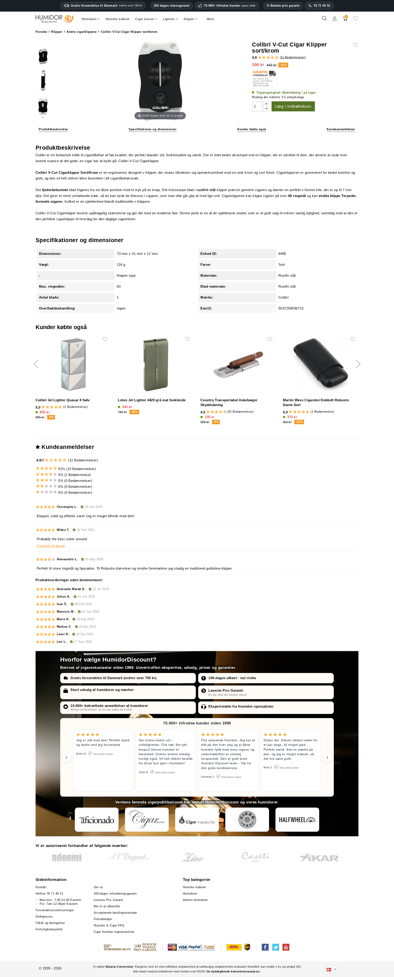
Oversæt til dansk (51, 546)
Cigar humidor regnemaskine (114, 932)
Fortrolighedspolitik (49, 929)
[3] (268, 57)
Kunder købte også (251, 129)
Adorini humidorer (195, 900)
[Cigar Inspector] (197, 820)
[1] (260, 57)
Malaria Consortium (119, 966)
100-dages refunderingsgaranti (115, 893)
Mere (210, 19)
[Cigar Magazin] (247, 820)
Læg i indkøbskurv (293, 106)
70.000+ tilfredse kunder (229, 5)
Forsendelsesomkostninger (55, 910)
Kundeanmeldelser (341, 129)
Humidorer (190, 893)
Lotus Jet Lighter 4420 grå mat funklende (152, 400)
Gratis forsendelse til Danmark (106, 5)
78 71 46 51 (322, 5)
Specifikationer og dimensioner (152, 129)
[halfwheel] (297, 820)
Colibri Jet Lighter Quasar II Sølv (63, 400)
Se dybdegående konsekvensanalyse (233, 971)
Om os (98, 887)
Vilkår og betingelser (50, 923)
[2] (264, 57)
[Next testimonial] (327, 757)
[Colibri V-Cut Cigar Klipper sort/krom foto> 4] (42, 108)
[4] (272, 57)
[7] (218, 411)
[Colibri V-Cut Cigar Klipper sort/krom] (42, 54)
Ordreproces (44, 916)
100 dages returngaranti (172, 5)
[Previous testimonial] (66, 757)
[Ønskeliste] (355, 20)
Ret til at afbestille (107, 906)
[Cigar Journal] (147, 820)
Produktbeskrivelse (53, 129)
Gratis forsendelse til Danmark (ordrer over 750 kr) (113, 678)
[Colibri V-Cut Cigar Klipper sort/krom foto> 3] (42, 81)
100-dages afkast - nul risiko (232, 678)
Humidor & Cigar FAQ (109, 925)
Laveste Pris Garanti (225, 690)
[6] (216, 411)
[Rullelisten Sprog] (332, 969)
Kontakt (41, 887)
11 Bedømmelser (293, 57)
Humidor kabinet (194, 887)
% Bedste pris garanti (283, 5)
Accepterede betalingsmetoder (115, 912)
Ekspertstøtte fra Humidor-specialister (241, 706)
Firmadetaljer (103, 919)
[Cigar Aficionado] (97, 820)
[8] (221, 411)
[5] (276, 57)
